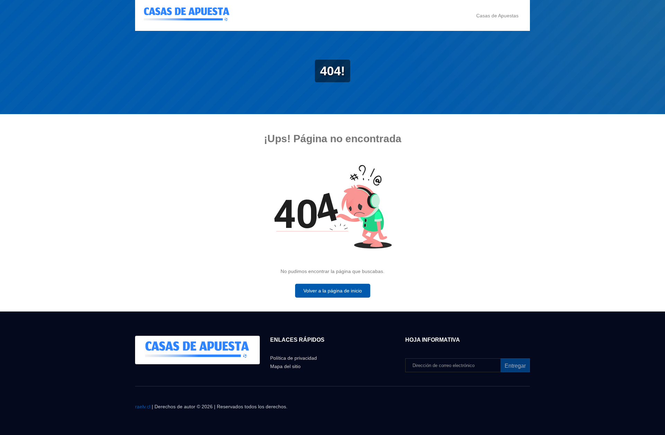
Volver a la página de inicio (332, 290)
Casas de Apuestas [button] (497, 15)
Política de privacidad (293, 358)
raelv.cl (142, 406)
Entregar (515, 366)
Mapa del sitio (285, 366)
